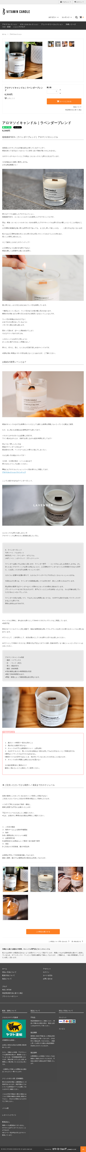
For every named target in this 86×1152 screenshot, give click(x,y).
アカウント (65, 2)
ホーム (4, 34)
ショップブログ (19, 27)
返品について (77, 107)
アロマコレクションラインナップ (14, 472)
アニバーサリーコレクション (52, 24)
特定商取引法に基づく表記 (73, 110)
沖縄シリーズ (71, 24)
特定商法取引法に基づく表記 (12, 993)
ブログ (4, 986)
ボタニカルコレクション (29, 24)
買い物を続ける (76, 941)
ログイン (79, 2)
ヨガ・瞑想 (6, 27)
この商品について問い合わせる (58, 941)
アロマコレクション (9, 24)
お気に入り (11, 98)
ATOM (9, 990)
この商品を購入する (43, 932)
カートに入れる (65, 101)
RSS (3, 990)
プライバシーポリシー (10, 996)
